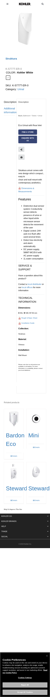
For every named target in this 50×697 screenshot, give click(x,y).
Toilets (34, 116)
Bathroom (26, 116)
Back (20, 116)
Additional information (9, 110)
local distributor (34, 284)
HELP (3, 526)
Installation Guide (27, 323)
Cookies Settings (25, 678)
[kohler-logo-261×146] (25, 3)
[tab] (9, 102)
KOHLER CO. (6, 516)
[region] (25, 674)
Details (37, 447)
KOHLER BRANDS (8, 521)
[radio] (8, 78)
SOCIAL (4, 536)
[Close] (47, 656)
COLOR (10, 72)
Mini (33, 435)
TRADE (4, 531)
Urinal (20, 89)
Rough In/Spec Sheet (29, 318)
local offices (27, 287)
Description (9, 102)
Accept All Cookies (25, 692)
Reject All (25, 685)
